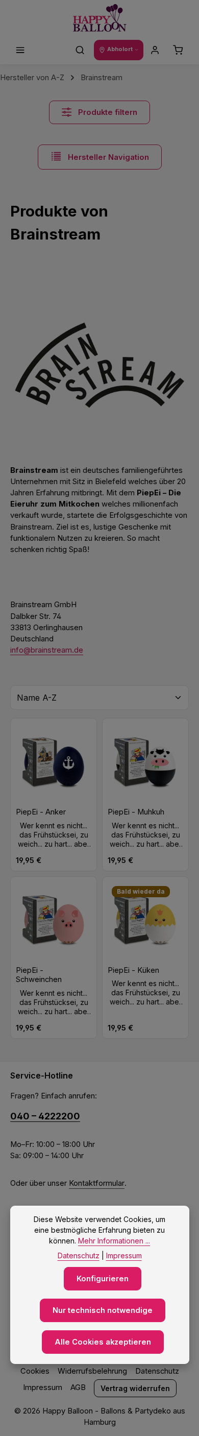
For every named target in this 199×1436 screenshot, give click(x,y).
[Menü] (20, 50)
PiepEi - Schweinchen (39, 975)
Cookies (34, 1371)
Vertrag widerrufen (135, 1388)
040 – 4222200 (45, 1116)
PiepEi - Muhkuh (136, 812)
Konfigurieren (103, 1278)
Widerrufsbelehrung (92, 1371)
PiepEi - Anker (41, 812)
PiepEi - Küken (133, 970)
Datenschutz (157, 1371)
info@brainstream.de (46, 650)
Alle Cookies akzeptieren (103, 1342)
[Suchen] (80, 50)
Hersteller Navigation (107, 157)
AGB (78, 1387)
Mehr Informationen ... (114, 1240)
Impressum (42, 1387)
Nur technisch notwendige (103, 1310)
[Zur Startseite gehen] (100, 18)
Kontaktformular (97, 1183)
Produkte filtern (106, 112)
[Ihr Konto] (155, 50)
